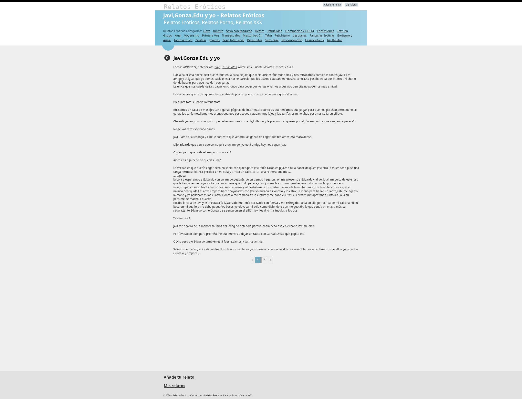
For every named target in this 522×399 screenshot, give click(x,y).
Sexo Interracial (233, 40)
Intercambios (183, 40)
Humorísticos (314, 40)
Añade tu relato (332, 4)
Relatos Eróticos (195, 6)
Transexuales (231, 35)
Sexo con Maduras (239, 31)
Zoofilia (200, 40)
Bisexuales (254, 40)
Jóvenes (214, 40)
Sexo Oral (272, 40)
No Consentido (291, 40)
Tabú (268, 35)
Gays (206, 31)
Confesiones (325, 31)
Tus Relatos (334, 40)
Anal (178, 35)
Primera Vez (210, 35)
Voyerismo (191, 35)
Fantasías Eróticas (322, 35)
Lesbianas (300, 35)
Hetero (259, 31)
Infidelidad (274, 31)
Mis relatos (351, 4)
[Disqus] (262, 315)
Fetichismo (282, 35)
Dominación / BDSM (299, 31)
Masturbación (252, 35)
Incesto (218, 31)
